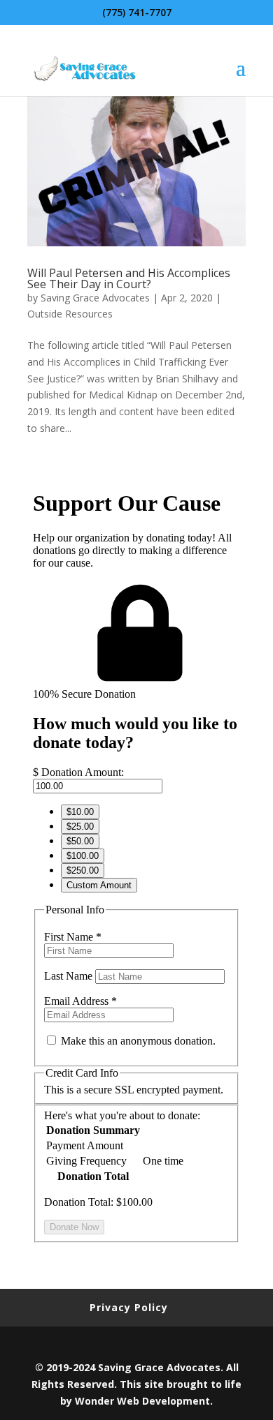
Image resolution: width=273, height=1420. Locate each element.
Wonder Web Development (142, 1400)
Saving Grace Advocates (95, 297)
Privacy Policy (129, 1307)
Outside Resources (70, 313)
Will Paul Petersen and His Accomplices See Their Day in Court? (128, 278)
